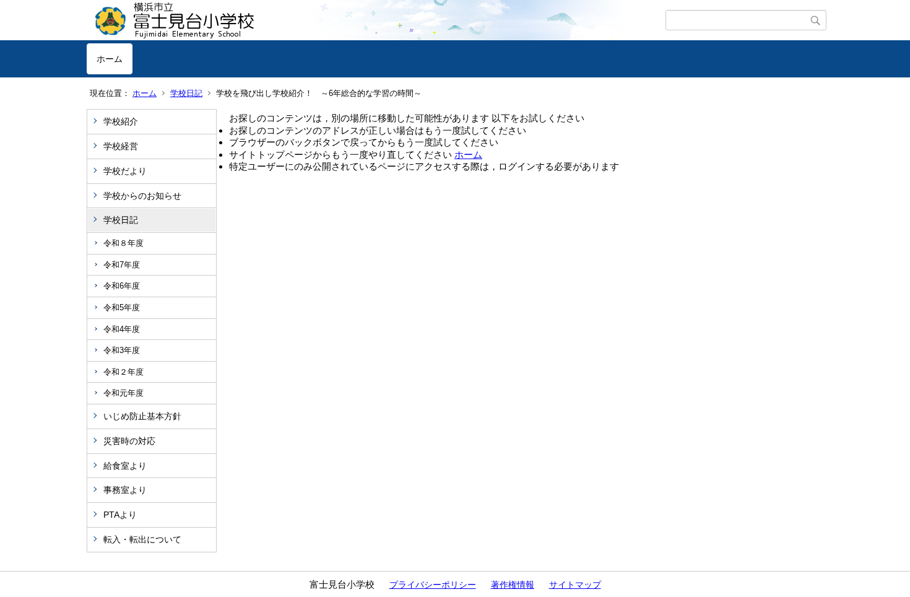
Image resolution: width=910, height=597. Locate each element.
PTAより (120, 515)
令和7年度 (121, 264)
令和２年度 (123, 372)
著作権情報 (512, 585)
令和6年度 (121, 285)
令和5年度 (121, 307)
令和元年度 (123, 393)
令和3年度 (121, 350)
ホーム (110, 59)
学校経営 (120, 146)
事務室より (125, 490)
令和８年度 (123, 243)
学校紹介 (120, 121)
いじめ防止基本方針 (142, 416)
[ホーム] (376, 20)
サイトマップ (575, 585)
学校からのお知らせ (142, 196)
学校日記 (186, 93)
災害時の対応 (129, 441)
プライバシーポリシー (432, 585)
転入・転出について (142, 539)
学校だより (125, 171)
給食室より (125, 466)
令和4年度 (121, 329)
